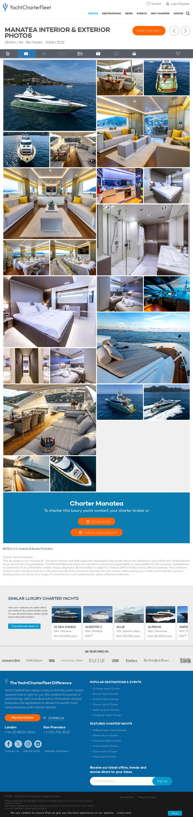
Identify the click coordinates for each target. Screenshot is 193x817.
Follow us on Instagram (28, 744)
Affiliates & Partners (56, 751)
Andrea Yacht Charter (105, 746)
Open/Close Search (188, 13)
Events (142, 13)
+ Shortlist (178, 53)
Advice (178, 13)
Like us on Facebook (8, 744)
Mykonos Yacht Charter (106, 709)
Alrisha (154, 627)
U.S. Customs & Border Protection (33, 548)
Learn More (124, 813)
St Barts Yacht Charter (106, 699)
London (10, 727)
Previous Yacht (174, 30)
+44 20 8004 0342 (20, 732)
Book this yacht (149, 30)
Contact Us (12, 751)
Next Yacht (185, 30)
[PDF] (135, 53)
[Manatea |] (26, 149)
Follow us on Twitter (18, 744)
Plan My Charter (22, 718)
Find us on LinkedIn (38, 744)
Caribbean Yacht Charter (107, 715)
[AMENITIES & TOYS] (81, 53)
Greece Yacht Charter (105, 704)
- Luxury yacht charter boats (27, 7)
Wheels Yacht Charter (105, 735)
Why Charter (160, 13)
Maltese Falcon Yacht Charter (110, 730)
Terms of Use (126, 797)
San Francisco (54, 727)
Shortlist (156, 3)
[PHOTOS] (27, 53)
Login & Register (180, 3)
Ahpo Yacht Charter (104, 756)
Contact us (56, 718)
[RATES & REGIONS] (99, 53)
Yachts (93, 13)
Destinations (111, 13)
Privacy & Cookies (146, 797)
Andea (184, 627)
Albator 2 (93, 627)
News (129, 13)
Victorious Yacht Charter (107, 740)
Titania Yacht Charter (105, 751)
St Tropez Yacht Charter (106, 688)
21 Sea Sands (65, 627)
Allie (120, 627)
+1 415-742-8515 (56, 732)
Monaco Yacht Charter (106, 693)
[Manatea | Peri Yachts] (49, 95)
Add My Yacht (31, 751)
